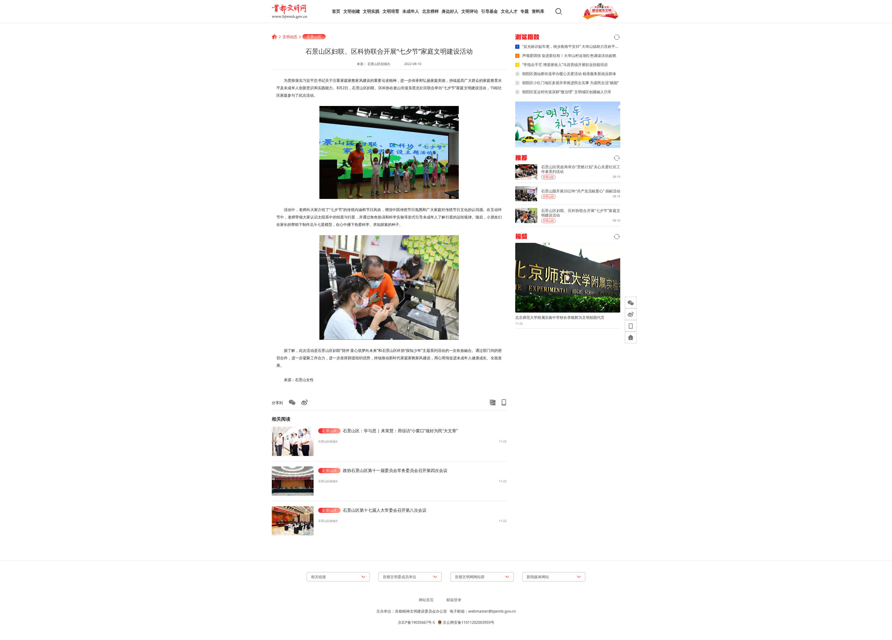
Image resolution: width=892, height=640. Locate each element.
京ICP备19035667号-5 (416, 622)
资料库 (538, 11)
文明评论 (469, 11)
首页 (336, 11)
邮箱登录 (453, 599)
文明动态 (289, 36)
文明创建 (351, 11)
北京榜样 (430, 11)
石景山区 (314, 36)
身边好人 (450, 11)
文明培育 (391, 11)
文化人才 (509, 11)
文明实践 (371, 11)
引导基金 (489, 11)
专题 (524, 11)
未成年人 (410, 11)
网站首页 (426, 599)
